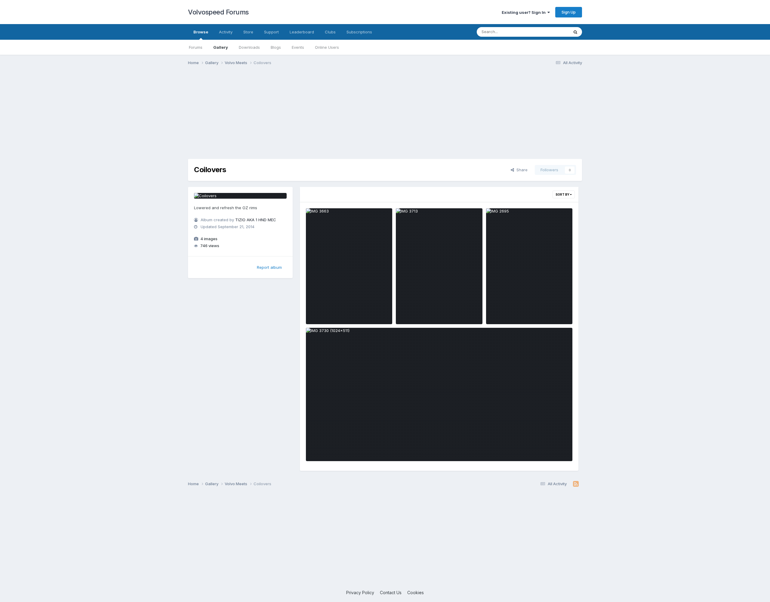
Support (271, 31)
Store (248, 31)
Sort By (563, 194)
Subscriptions (359, 31)
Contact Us (391, 592)
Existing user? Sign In (524, 12)
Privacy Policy (360, 592)
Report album (269, 267)
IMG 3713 (409, 310)
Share (521, 169)
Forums (195, 47)
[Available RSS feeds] (576, 484)
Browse (200, 31)
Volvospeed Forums (218, 12)
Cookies (415, 592)
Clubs (330, 31)
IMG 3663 (319, 310)
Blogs (276, 47)
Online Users (327, 47)
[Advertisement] (385, 117)
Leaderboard (302, 31)
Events (298, 47)
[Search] (575, 32)
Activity (226, 31)
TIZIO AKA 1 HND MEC (255, 219)
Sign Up (569, 12)
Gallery (220, 47)
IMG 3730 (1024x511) (331, 447)
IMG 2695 (499, 310)
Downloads (249, 47)
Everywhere (550, 31)
